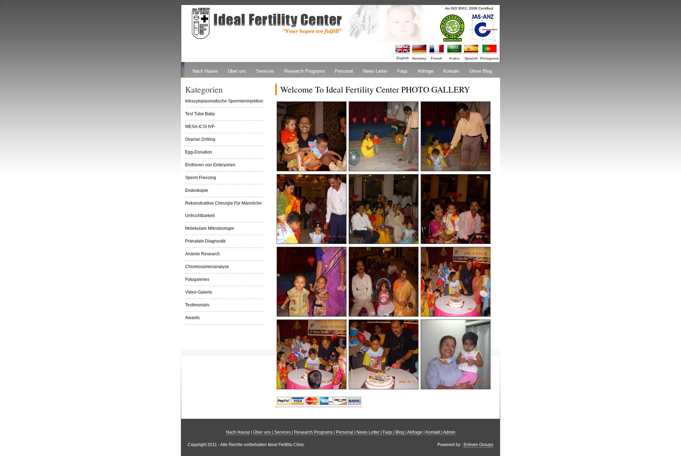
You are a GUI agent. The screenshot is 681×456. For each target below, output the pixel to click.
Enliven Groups (478, 444)
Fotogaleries (197, 279)
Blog (400, 432)
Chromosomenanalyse (207, 266)
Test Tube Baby (200, 113)
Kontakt (451, 71)
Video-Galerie (198, 292)
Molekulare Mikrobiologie (209, 228)
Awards (192, 317)
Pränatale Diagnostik (205, 241)
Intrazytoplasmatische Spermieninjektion (224, 101)
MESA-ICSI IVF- (200, 126)
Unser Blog (480, 71)
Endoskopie (196, 190)
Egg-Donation (198, 152)
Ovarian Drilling (200, 139)
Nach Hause (205, 71)
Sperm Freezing (200, 177)
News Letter (375, 71)
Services (265, 71)
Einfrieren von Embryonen (210, 164)
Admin (449, 432)
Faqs (402, 71)
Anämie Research (202, 253)
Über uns (237, 71)
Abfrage (425, 71)
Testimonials (197, 304)
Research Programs (304, 71)
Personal (344, 71)
